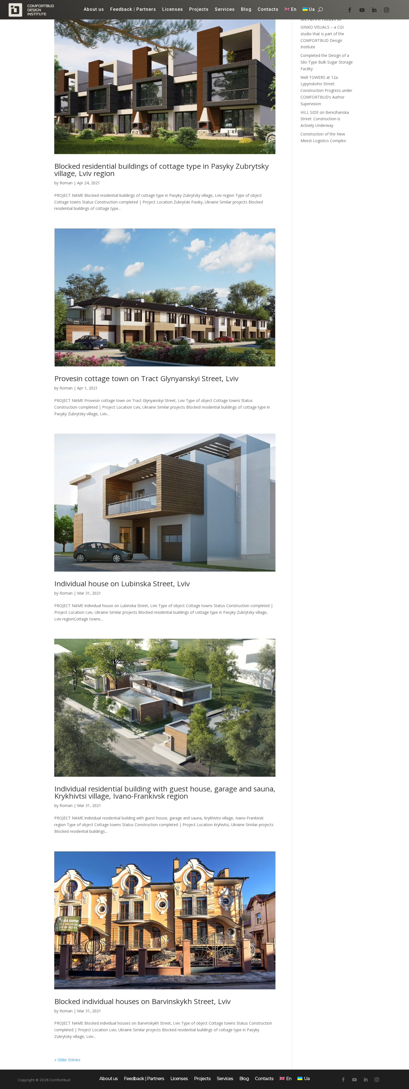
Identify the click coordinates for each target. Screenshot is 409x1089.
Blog (246, 9)
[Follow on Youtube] (362, 10)
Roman (66, 182)
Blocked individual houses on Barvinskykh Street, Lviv (142, 1001)
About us (94, 9)
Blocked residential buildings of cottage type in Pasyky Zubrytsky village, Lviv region (161, 169)
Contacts (268, 9)
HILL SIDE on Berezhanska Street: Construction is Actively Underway (324, 119)
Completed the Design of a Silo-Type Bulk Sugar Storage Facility (326, 62)
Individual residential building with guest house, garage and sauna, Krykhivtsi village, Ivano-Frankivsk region (164, 792)
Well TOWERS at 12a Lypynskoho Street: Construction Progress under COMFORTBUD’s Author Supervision (326, 90)
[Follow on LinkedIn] (374, 10)
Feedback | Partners (133, 9)
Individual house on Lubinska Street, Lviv (122, 583)
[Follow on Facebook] (350, 10)
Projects (199, 9)
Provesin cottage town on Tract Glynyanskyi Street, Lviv (146, 378)
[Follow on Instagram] (386, 10)
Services (225, 9)
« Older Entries (67, 1059)
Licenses (172, 9)
